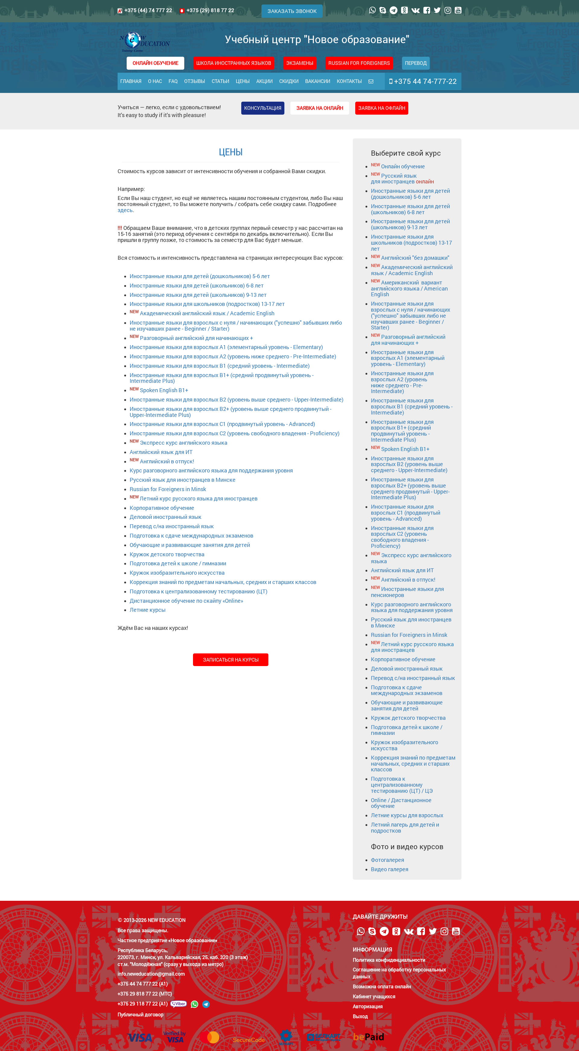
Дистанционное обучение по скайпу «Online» (186, 600)
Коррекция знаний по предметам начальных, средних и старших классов (223, 582)
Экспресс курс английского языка (183, 442)
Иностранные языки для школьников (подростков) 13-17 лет (207, 303)
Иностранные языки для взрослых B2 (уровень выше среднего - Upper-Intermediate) (236, 399)
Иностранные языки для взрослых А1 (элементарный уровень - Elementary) (226, 347)
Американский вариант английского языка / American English (409, 288)
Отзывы (194, 81)
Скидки (289, 81)
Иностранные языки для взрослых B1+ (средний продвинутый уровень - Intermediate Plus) (222, 378)
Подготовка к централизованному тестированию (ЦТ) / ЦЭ (402, 784)
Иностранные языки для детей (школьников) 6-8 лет (197, 285)
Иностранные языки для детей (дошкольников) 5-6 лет (200, 276)
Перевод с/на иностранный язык (172, 526)
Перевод (416, 63)
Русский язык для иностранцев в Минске (183, 479)
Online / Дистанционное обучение (401, 803)
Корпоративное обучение (162, 507)
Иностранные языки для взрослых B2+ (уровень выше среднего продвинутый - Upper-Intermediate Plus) (230, 411)
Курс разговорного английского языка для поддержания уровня (211, 470)
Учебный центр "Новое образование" (317, 39)
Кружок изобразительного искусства (177, 572)
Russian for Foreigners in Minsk (168, 489)
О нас (155, 81)
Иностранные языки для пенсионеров (407, 592)
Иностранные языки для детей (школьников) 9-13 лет (198, 294)
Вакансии (317, 81)
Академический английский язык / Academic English (207, 313)
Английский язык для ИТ (161, 452)
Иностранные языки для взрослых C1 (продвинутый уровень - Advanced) (222, 423)
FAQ (173, 81)
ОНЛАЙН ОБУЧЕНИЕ (155, 63)
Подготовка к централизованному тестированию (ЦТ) (198, 591)
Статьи (220, 81)
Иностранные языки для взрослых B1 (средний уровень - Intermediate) (220, 365)
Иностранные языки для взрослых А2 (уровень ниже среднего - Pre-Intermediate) (233, 356)
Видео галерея (389, 869)
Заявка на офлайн (381, 108)
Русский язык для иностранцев (402, 178)
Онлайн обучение (403, 166)
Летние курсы (148, 609)
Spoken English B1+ (164, 390)
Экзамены (299, 63)
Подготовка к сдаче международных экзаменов (191, 535)
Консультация (262, 108)
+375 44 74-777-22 (424, 81)
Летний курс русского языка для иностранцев (199, 498)
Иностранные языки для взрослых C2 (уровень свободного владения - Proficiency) (235, 433)
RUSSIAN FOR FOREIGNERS (359, 63)
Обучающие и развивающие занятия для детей (190, 544)
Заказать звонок (292, 11)
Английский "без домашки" (415, 257)
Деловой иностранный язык (165, 516)
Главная (130, 81)
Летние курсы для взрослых (407, 815)
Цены (243, 81)
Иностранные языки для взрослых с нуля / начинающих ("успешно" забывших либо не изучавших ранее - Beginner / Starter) (236, 325)
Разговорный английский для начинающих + (196, 337)
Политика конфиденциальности (389, 960)
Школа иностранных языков (233, 63)
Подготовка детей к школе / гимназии (178, 563)
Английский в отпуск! (167, 461)
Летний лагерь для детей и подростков (405, 827)
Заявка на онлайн (319, 108)
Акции (264, 81)
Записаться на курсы (231, 659)
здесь (125, 210)
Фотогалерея (387, 859)
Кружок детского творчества (167, 554)
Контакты (349, 81)
